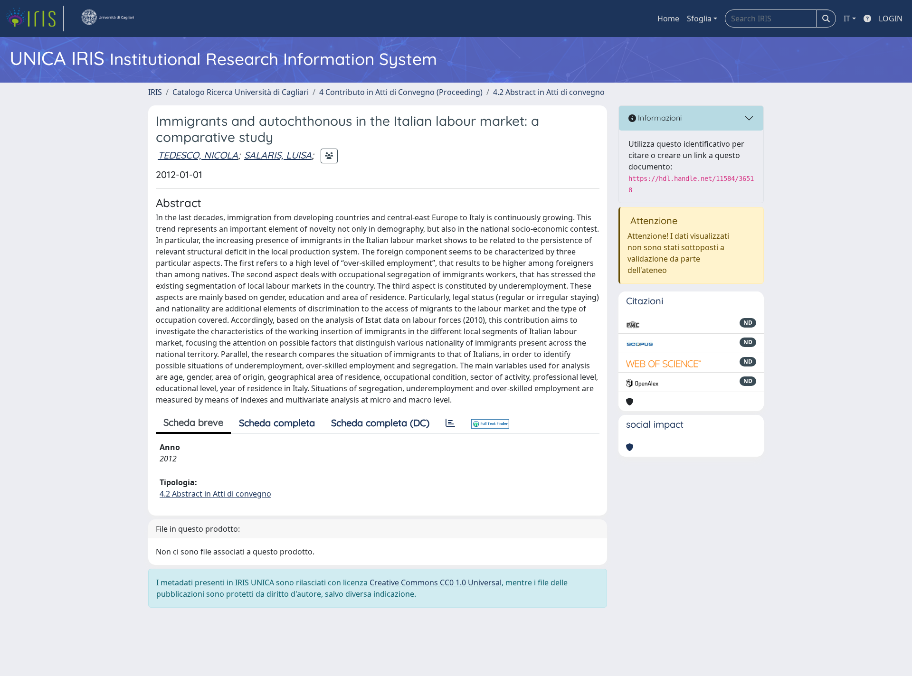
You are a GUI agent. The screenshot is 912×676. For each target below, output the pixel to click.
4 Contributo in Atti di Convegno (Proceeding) (401, 92)
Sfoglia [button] (699, 18)
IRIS (155, 92)
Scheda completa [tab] (277, 423)
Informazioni (659, 117)
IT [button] (847, 18)
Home (668, 18)
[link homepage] (35, 18)
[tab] (450, 423)
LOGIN (890, 18)
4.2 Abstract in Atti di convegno (549, 92)
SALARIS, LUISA (278, 155)
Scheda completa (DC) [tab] (380, 423)
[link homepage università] (107, 18)
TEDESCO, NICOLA (198, 155)
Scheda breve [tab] (193, 422)
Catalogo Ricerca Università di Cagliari (240, 92)
